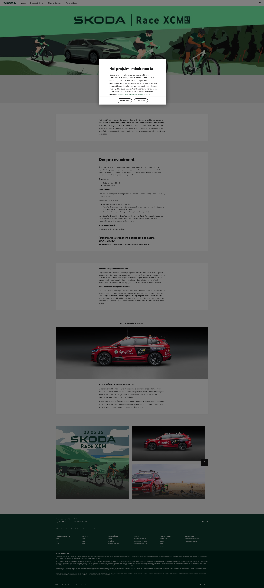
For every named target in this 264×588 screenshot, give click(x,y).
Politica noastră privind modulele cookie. (134, 94)
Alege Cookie (141, 100)
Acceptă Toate (124, 100)
